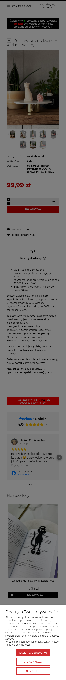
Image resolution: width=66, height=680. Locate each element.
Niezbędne (33, 671)
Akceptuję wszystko (33, 652)
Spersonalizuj (33, 661)
